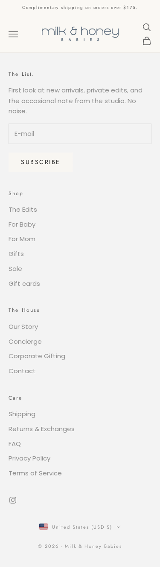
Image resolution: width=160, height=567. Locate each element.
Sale (15, 268)
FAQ (15, 443)
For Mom (22, 238)
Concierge (25, 341)
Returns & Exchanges (42, 428)
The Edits (23, 209)
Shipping (22, 413)
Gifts (16, 253)
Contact (22, 370)
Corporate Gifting (37, 355)
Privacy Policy (29, 458)
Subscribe (41, 162)
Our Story (23, 326)
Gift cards (24, 283)
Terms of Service (35, 473)
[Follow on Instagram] (13, 500)
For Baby (22, 224)
